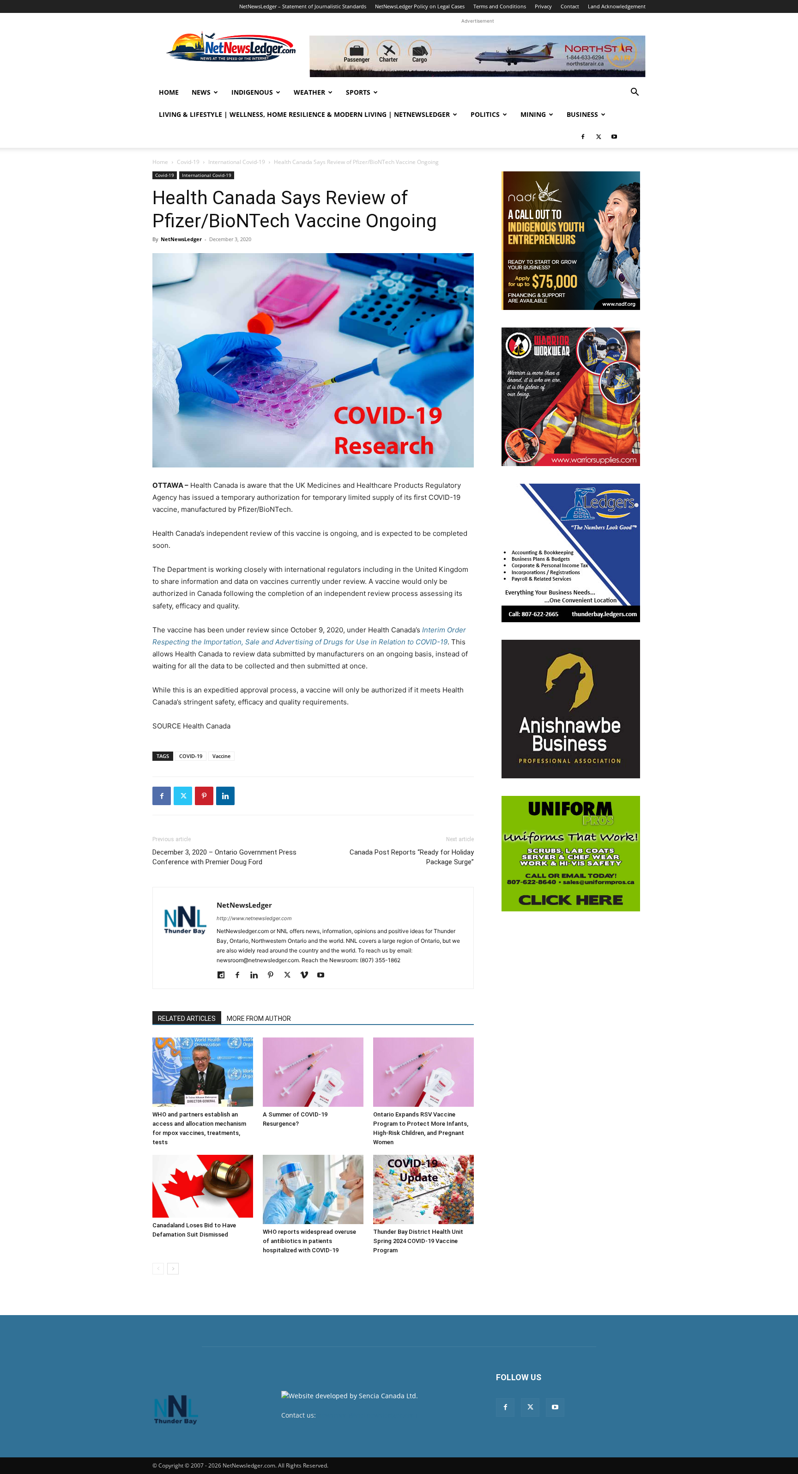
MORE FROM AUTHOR (259, 1018)
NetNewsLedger (181, 239)
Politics (485, 114)
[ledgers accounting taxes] (571, 553)
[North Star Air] (477, 56)
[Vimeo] (307, 975)
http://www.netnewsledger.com (254, 918)
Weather (309, 92)
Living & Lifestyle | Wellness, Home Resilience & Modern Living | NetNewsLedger (304, 114)
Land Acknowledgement (617, 6)
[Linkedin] (225, 796)
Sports (358, 92)
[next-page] (173, 1268)
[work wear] (571, 397)
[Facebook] (583, 137)
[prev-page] (158, 1268)
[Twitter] (598, 137)
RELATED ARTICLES (187, 1018)
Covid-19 (188, 162)
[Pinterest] (204, 796)
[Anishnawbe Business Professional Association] (571, 709)
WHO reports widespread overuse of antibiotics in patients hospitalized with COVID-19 (309, 1241)
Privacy (543, 6)
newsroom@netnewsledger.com (367, 1415)
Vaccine (221, 755)
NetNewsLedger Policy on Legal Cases (420, 6)
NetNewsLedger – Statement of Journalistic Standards (302, 6)
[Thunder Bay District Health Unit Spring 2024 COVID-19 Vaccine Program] (423, 1189)
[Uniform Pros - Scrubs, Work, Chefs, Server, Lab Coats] (571, 853)
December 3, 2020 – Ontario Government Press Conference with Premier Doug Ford (224, 857)
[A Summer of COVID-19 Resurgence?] (313, 1072)
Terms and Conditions (499, 6)
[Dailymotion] (224, 975)
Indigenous (252, 92)
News (201, 92)
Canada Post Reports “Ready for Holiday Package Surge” (412, 857)
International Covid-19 (236, 162)
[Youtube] (614, 137)
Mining (533, 114)
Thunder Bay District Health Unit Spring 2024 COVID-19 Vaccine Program (418, 1241)
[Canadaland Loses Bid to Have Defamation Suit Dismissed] (202, 1186)
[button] (634, 93)
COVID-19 (190, 755)
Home (169, 92)
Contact (570, 6)
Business (582, 114)
